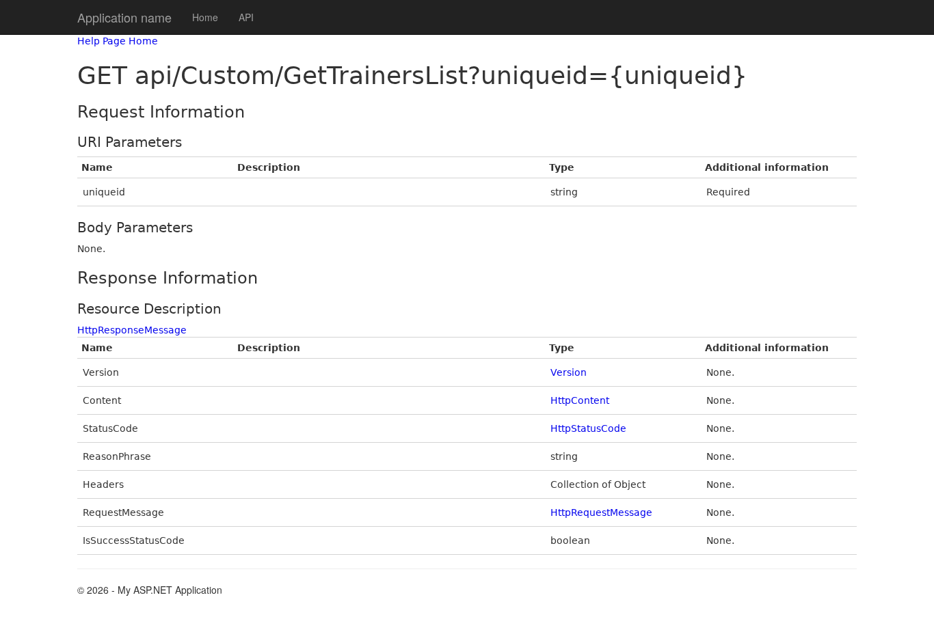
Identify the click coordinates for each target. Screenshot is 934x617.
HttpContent (579, 400)
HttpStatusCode (588, 428)
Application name (124, 17)
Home (205, 17)
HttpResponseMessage (132, 330)
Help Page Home (117, 41)
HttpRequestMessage (601, 512)
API (246, 17)
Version (568, 372)
